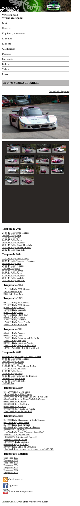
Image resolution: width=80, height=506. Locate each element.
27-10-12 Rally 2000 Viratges (17, 305)
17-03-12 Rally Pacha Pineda (17, 322)
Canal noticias (15, 479)
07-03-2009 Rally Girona (15, 406)
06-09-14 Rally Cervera (12, 270)
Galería (6, 64)
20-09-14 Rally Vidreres (13, 266)
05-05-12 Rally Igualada (14, 317)
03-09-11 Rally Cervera (14, 333)
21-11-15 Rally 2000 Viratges (15, 233)
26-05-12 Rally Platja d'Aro (16, 315)
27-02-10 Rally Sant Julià (13, 381)
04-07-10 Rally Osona (12, 371)
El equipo (7, 38)
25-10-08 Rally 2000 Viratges (17, 425)
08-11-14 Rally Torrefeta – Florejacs (18, 261)
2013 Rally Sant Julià (13, 294)
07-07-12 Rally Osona (13, 312)
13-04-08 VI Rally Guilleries (16, 442)
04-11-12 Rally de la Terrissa (16, 302)
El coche (6, 43)
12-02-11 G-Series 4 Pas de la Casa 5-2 (21, 348)
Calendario (7, 59)
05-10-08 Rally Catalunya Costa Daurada (22, 427)
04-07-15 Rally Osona (12, 240)
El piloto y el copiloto (13, 33)
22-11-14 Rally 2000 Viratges (15, 258)
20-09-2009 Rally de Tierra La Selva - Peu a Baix (26, 396)
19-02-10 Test (8, 383)
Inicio (5, 23)
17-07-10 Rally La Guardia (14, 368)
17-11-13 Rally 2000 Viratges (17, 289)
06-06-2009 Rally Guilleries (16, 404)
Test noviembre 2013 (13, 291)
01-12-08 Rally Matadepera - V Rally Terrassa (24, 420)
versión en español (12, 17)
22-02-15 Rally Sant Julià (13, 250)
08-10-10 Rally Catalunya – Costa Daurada (21, 356)
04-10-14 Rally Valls (11, 263)
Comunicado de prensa (59, 91)
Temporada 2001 (11, 472)
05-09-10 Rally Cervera (12, 364)
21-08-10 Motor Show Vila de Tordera (19, 366)
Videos (5, 69)
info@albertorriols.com (36, 501)
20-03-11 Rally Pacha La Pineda (18, 343)
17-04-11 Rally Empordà (15, 340)
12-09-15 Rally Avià (11, 238)
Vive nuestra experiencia (20, 491)
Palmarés (6, 53)
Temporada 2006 (11, 460)
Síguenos (13, 485)
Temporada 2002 (11, 470)
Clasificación (8, 48)
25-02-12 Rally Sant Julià (15, 324)
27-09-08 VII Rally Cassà (15, 429)
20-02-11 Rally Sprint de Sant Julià (20, 345)
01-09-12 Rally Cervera (14, 307)
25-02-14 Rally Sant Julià (13, 280)
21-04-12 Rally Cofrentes (15, 319)
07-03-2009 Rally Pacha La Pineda (19, 409)
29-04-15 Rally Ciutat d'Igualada (17, 245)
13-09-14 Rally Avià (11, 268)
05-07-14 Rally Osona (12, 273)
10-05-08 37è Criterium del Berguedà (20, 437)
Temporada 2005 (11, 462)
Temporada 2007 (11, 458)
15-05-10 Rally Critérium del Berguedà (19, 376)
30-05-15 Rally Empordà (13, 242)
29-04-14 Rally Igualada (13, 278)
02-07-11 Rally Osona (13, 335)
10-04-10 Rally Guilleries (13, 378)
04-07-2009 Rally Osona (15, 401)
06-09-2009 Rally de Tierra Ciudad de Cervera (24, 399)
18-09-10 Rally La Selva (13, 361)
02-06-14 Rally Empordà (13, 275)
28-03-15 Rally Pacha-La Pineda (16, 247)
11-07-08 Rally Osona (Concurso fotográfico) (24, 432)
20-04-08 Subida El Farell (15, 439)
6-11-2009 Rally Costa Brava (17, 392)
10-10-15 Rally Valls (11, 235)
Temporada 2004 (11, 465)
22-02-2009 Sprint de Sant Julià (18, 411)
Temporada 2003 (11, 467)
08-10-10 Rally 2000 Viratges (15, 359)
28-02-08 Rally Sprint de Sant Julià (20, 447)
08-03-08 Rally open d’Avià (16, 444)
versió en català (10, 14)
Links (5, 74)
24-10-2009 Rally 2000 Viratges (18, 394)
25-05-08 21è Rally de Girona (17, 434)
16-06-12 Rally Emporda (15, 310)
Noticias (6, 28)
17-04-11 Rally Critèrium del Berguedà (21, 338)
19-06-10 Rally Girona (12, 373)
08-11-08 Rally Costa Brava (16, 422)
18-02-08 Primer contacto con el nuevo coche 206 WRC (29, 449)
